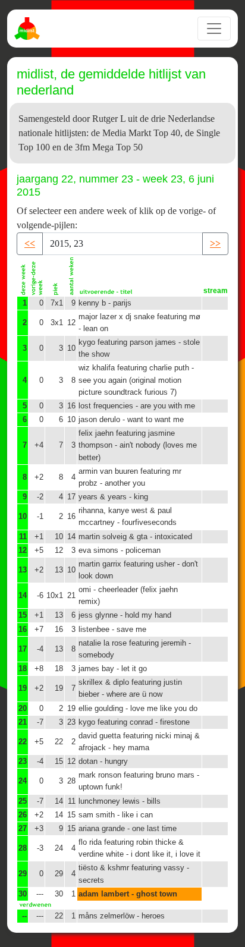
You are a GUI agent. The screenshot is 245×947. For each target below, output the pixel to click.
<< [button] (29, 243)
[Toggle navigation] (214, 28)
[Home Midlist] (28, 28)
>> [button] (215, 243)
